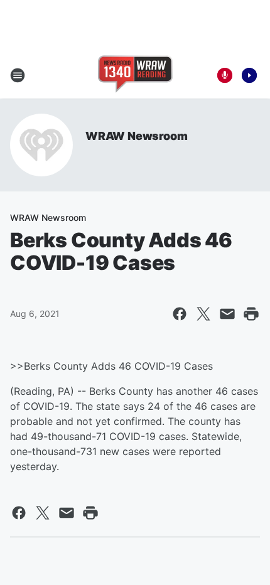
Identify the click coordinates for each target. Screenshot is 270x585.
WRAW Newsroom (136, 135)
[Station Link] (135, 75)
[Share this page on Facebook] (179, 314)
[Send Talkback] (224, 75)
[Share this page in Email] (227, 314)
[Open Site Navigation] (17, 75)
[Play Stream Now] (249, 75)
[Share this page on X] (203, 314)
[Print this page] (251, 314)
